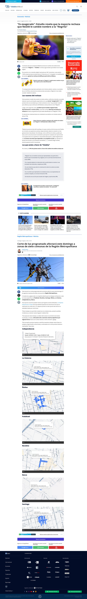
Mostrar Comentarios (40, 200)
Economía (26, 10)
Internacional (19, 10)
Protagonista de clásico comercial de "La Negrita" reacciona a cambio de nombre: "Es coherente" (46, 186)
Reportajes (8, 582)
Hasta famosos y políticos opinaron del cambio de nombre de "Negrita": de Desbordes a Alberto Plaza (48, 121)
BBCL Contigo (55, 10)
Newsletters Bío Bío (45, 1)
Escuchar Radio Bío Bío (74, 1)
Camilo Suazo (25, 249)
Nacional (13, 10)
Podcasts (7, 10)
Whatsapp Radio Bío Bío (75, 591)
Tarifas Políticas (8, 590)
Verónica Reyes (22, 30)
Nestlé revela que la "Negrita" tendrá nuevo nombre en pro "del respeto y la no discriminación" (48, 81)
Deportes (31, 10)
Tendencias (36, 10)
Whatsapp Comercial (53, 591)
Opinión (42, 10)
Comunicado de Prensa (31, 31)
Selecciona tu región (11, 1)
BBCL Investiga (48, 10)
